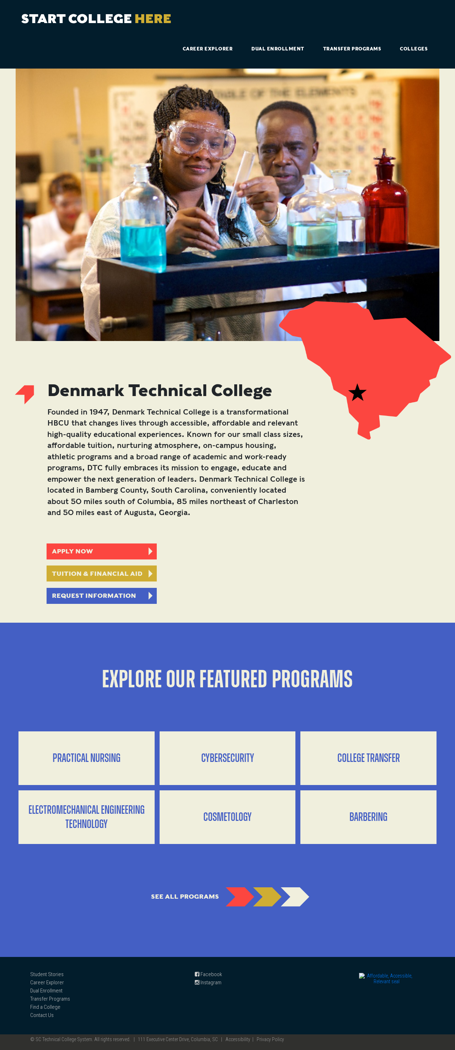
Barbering (368, 817)
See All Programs (185, 896)
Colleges (414, 49)
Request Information (94, 595)
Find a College (45, 1007)
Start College (96, 18)
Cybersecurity (227, 758)
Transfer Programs (352, 49)
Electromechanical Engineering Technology (86, 817)
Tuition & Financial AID (97, 573)
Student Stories (47, 974)
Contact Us (42, 1015)
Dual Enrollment (277, 49)
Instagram (210, 982)
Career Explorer (208, 49)
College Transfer (368, 758)
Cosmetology (227, 817)
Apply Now (72, 551)
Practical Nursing (87, 758)
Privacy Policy (270, 1039)
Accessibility (237, 1039)
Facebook (210, 974)
